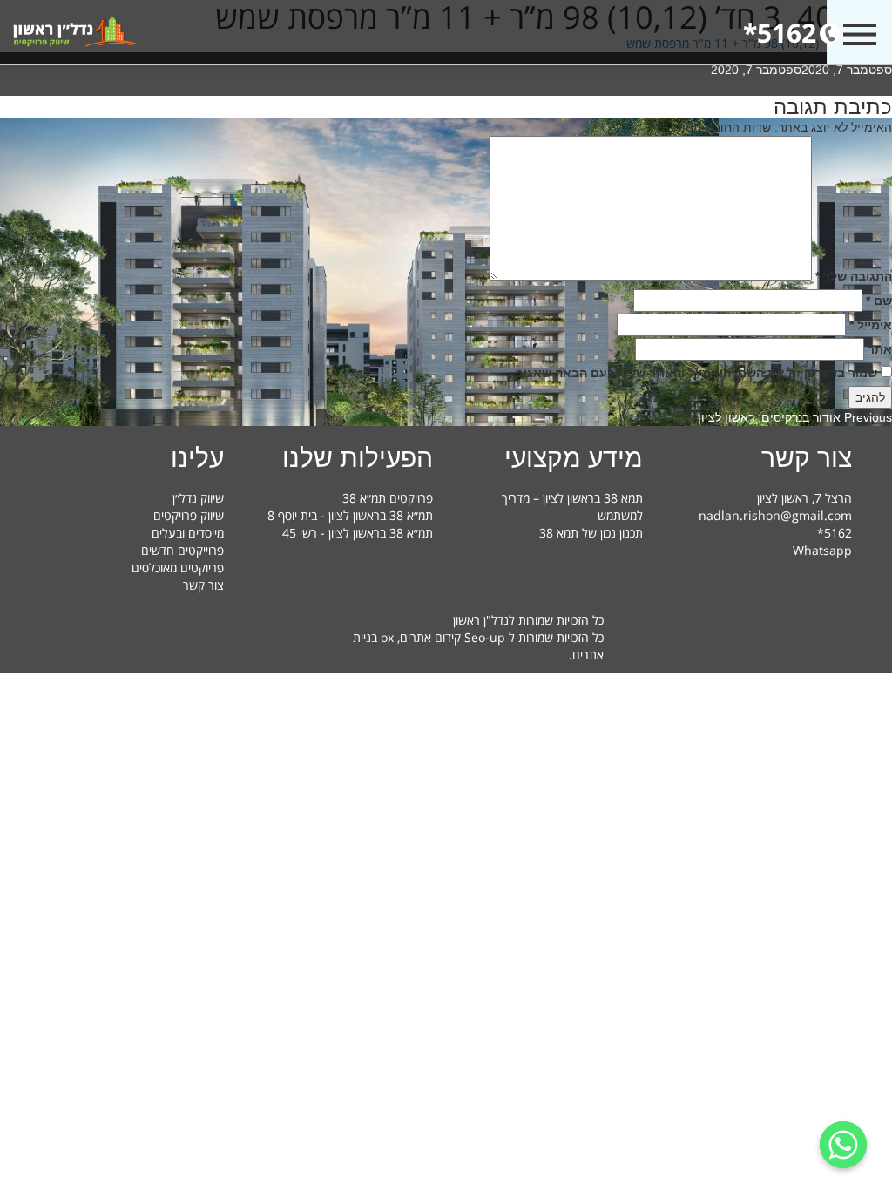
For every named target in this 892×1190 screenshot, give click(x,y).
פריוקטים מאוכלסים (178, 567)
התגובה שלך (853, 276)
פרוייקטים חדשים (182, 550)
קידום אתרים (430, 637)
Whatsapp (822, 550)
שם (879, 301)
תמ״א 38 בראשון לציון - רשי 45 (357, 532)
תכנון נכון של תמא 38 (591, 532)
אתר (880, 349)
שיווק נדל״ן (198, 498)
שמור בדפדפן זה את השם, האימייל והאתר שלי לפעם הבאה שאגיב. (694, 373)
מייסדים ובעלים (188, 532)
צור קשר (203, 585)
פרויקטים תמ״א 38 (387, 498)
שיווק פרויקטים (188, 515)
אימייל (870, 325)
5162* (779, 33)
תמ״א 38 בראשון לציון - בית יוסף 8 (350, 515)
